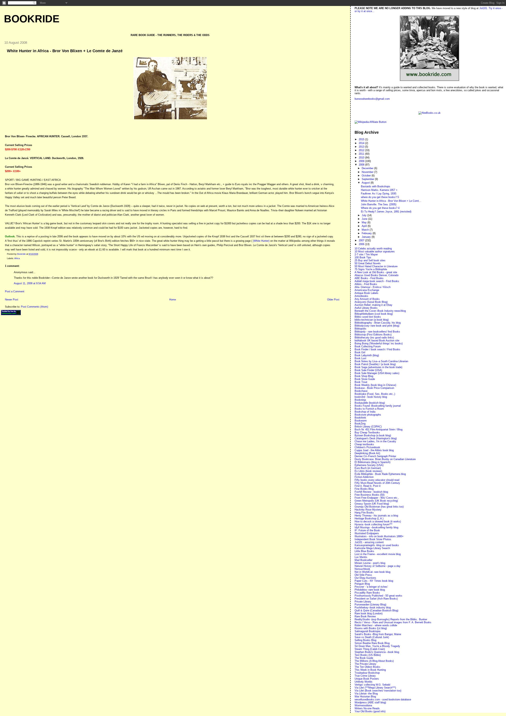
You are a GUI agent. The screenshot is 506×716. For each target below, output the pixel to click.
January (367, 236)
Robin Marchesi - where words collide (376, 625)
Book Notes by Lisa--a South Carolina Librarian (381, 361)
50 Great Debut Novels (368, 263)
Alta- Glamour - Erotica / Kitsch (373, 287)
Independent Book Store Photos (373, 539)
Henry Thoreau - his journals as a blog (376, 515)
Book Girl (360, 352)
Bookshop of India (365, 411)
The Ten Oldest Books (367, 666)
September (368, 179)
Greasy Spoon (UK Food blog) (372, 503)
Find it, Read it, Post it (367, 485)
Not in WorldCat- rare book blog (372, 571)
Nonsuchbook (362, 568)
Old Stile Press (363, 574)
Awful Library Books (366, 307)
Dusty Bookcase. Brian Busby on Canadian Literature (385, 459)
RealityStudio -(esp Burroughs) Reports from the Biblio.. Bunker (391, 619)
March (366, 229)
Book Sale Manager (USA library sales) (377, 373)
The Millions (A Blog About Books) (374, 660)
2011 (362, 153)
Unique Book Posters (367, 678)
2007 (362, 240)
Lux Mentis (361, 557)
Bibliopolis (360, 328)
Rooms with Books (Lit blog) (371, 628)
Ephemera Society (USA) (369, 465)
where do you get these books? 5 (380, 197)
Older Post (333, 299)
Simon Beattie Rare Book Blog (372, 643)
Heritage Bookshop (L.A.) (369, 518)
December (368, 168)
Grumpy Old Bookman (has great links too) (379, 506)
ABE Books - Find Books (369, 278)
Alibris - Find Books (366, 284)
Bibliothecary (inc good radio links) (374, 337)
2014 (362, 143)
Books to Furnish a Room (369, 408)
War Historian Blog (365, 696)
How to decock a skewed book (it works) (378, 521)
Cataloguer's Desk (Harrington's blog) (376, 438)
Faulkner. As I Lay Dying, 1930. (379, 193)
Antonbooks (361, 296)
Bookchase (361, 390)
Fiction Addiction (364, 476)
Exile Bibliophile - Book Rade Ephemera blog (380, 474)
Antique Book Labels (366, 293)
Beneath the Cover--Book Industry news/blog (380, 310)
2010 (362, 157)
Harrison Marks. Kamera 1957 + (379, 189)
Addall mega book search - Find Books (377, 281)
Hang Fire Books (364, 512)
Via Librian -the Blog (366, 693)
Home (172, 299)
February (367, 233)
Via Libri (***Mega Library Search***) (375, 687)
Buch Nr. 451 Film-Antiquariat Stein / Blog (378, 429)
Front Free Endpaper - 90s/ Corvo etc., (377, 497)
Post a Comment (14, 291)
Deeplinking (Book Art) (367, 453)
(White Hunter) (261, 240)
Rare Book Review (365, 616)
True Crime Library (365, 675)
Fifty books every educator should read (377, 479)
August (366, 182)
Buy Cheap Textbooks (367, 432)
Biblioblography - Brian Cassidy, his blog (378, 322)
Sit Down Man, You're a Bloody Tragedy (377, 646)
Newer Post (11, 299)
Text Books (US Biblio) (368, 654)
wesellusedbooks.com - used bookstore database (383, 699)
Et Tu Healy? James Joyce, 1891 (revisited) (386, 211)
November (368, 171)
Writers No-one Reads (367, 708)
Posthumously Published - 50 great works (378, 595)
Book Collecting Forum (368, 346)
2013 (362, 146)
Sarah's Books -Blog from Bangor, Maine (378, 634)
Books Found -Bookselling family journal (378, 405)
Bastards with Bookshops (375, 186)
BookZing (360, 423)
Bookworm (361, 420)
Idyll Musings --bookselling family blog (376, 527)
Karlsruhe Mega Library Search (372, 548)
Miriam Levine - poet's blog (370, 563)
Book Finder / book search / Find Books (377, 349)
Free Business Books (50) (369, 494)
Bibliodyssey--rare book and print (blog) (377, 325)
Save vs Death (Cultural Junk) (372, 637)
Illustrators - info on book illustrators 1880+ (379, 536)
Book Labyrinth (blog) (367, 355)
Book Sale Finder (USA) (368, 370)
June (365, 218)
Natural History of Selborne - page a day (377, 565)
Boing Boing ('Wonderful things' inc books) (379, 343)
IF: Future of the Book (367, 530)
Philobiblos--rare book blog (370, 589)
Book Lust (360, 358)
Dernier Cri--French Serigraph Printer (375, 456)
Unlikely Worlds (363, 681)
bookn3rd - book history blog (371, 396)
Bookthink (360, 417)
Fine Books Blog (364, 488)
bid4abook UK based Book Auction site (377, 340)
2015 (362, 139)
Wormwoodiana (363, 705)
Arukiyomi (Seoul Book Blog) (371, 301)
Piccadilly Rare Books (367, 592)
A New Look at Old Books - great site (376, 272)
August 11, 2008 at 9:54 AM (30, 283)
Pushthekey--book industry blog (373, 607)
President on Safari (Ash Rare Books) (376, 598)
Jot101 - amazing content (369, 542)
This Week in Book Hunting (370, 669)
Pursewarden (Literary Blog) (370, 604)
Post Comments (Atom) (34, 306)
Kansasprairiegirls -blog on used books (377, 545)
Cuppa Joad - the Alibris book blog (374, 450)
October (367, 175)
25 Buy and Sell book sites (370, 260)
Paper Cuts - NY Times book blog (374, 580)
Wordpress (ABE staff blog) (370, 702)
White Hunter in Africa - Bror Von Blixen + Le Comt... (391, 200)
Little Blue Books (364, 551)
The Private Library (365, 663)
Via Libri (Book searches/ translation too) (378, 690)
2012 (362, 150)
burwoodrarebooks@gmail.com (372, 98)
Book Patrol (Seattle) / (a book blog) (375, 364)
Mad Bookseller (363, 560)
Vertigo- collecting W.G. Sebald (372, 684)
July (364, 215)
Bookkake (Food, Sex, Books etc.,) (375, 393)
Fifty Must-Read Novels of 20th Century (377, 482)
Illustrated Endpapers (367, 533)
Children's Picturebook (367, 447)
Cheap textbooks (364, 444)
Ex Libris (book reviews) (368, 471)
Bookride (31, 19)
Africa (17, 258)
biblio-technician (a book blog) (372, 319)
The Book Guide (364, 657)
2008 (362, 164)
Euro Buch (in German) (368, 468)
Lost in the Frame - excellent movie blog (378, 554)
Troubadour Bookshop (367, 672)
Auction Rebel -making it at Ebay (373, 304)
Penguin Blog (362, 583)
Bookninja (360, 399)
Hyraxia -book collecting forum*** (373, 524)
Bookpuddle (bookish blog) (370, 402)
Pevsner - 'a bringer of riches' (371, 586)
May (364, 222)
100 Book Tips (363, 257)
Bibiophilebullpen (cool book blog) (374, 313)
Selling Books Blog (365, 640)
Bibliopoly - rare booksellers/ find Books (377, 331)
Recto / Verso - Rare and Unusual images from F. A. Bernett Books (393, 622)
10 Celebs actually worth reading (373, 248)
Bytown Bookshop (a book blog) (373, 435)
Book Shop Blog (364, 376)
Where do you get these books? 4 (380, 207)
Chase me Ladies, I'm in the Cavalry (375, 441)
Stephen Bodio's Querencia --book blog (377, 652)
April (365, 225)
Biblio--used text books (368, 316)
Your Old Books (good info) (370, 711)
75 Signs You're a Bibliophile (371, 269)
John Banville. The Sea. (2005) (378, 204)
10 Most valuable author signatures (375, 251)
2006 (362, 244)
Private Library (363, 601)
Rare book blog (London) (368, 613)
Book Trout (361, 382)
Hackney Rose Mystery (368, 509)
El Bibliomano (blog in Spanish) (372, 462)
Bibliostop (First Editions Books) (373, 334)
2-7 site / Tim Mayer (366, 254)
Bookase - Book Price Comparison (374, 387)
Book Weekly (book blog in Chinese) (375, 385)
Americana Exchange (367, 290)
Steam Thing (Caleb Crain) (370, 649)
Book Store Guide (365, 379)
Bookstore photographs (368, 414)
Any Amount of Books (367, 298)
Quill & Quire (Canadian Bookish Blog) (376, 610)
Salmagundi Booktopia (367, 631)
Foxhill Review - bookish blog (371, 491)
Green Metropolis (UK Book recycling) (376, 500)
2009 (362, 161)
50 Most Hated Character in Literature (376, 266)
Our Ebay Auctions (365, 577)
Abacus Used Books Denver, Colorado (376, 275)
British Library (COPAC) (368, 426)
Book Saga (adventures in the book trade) (378, 367)
